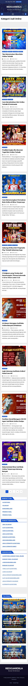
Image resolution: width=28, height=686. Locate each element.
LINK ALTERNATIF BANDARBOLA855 (11, 575)
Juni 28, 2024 (8, 656)
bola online (5, 51)
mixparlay (21, 51)
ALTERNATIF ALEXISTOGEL (9, 584)
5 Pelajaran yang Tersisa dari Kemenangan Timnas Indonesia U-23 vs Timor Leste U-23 (13, 275)
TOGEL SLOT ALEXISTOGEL (9, 568)
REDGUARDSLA (14, 7)
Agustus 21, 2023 (7, 280)
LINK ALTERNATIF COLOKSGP (10, 581)
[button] (23, 14)
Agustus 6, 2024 (9, 610)
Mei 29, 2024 (6, 106)
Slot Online (10, 99)
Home (11, 682)
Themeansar (13, 679)
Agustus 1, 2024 (9, 625)
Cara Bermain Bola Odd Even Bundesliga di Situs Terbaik (13, 654)
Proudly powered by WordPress (10, 677)
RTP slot (9, 245)
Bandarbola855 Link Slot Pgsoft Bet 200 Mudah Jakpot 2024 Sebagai (13, 607)
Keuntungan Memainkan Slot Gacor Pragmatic (13, 622)
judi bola (10, 51)
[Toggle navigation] (13, 14)
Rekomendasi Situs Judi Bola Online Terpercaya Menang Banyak (12, 469)
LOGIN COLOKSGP (7, 571)
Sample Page (15, 682)
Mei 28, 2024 (6, 204)
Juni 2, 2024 (6, 59)
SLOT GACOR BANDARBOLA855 (10, 578)
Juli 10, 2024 (8, 641)
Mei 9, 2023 (6, 423)
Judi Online (15, 51)
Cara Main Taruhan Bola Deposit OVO (12, 638)
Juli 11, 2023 (6, 328)
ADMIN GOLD (14, 59)
